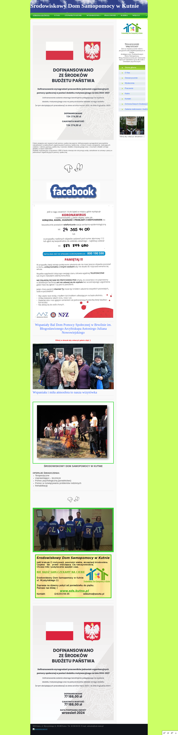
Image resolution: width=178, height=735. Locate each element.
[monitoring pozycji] (40, 729)
